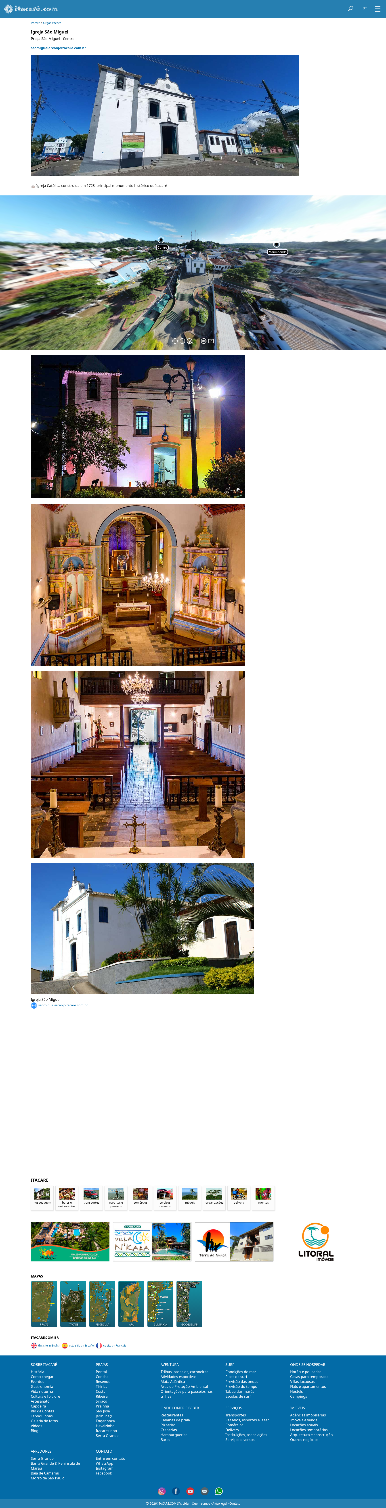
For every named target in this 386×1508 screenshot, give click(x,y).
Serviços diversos (240, 1439)
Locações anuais (304, 1424)
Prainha (102, 1406)
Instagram (104, 1468)
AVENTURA (170, 1364)
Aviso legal (219, 1504)
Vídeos (36, 1425)
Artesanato (40, 1401)
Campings (298, 1396)
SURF (229, 1364)
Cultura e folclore (45, 1396)
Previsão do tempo (241, 1386)
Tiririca (101, 1386)
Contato (234, 1504)
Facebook (104, 1473)
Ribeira (102, 1396)
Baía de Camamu (45, 1473)
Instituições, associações (246, 1434)
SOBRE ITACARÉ (44, 1364)
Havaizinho (105, 1425)
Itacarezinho (106, 1430)
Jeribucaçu (104, 1416)
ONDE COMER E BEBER (180, 1407)
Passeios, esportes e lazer (247, 1420)
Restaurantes (172, 1415)
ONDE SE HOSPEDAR (307, 1364)
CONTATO (104, 1451)
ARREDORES (41, 1451)
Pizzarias (168, 1424)
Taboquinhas (42, 1416)
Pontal (101, 1371)
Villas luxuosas (302, 1381)
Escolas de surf (238, 1396)
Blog (34, 1430)
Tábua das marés (239, 1391)
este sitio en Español (81, 1345)
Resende (103, 1381)
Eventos (37, 1381)
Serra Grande (107, 1435)
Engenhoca (105, 1420)
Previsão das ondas (241, 1381)
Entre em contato (110, 1458)
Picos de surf (236, 1376)
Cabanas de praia (175, 1420)
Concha (102, 1376)
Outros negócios (304, 1439)
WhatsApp (104, 1463)
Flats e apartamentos (308, 1386)
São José (103, 1411)
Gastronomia (42, 1386)
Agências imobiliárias (308, 1415)
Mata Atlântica (173, 1381)
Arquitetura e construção (311, 1434)
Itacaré (35, 23)
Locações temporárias (309, 1429)
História (37, 1371)
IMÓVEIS (297, 1407)
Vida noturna (42, 1391)
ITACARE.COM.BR (45, 1337)
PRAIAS (102, 1364)
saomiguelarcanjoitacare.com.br (58, 48)
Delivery (232, 1429)
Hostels (296, 1391)
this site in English (49, 1345)
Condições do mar (240, 1371)
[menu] (377, 7)
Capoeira (38, 1406)
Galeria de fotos (44, 1420)
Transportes (235, 1415)
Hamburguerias (174, 1434)
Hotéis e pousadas (305, 1371)
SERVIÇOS (233, 1407)
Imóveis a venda (303, 1420)
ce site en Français (114, 1345)
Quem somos (201, 1504)
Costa (100, 1391)
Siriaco (101, 1401)
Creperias (169, 1429)
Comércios (234, 1424)
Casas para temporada (309, 1376)
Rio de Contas (42, 1411)
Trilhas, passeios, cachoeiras (184, 1371)
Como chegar (42, 1376)
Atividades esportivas (179, 1376)
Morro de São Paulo (48, 1478)
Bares (165, 1439)
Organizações (52, 23)
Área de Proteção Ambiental (184, 1386)
